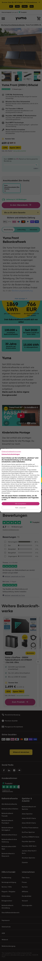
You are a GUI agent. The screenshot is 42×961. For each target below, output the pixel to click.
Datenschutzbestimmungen (11, 451)
